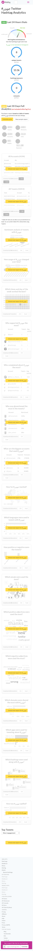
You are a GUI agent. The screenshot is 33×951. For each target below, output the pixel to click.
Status (3, 920)
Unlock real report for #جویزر (17, 169)
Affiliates (4, 914)
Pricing (4, 912)
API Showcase (6, 901)
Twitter (5, 938)
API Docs (4, 905)
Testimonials (7, 934)
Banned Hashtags (8, 872)
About (3, 916)
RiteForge (4, 861)
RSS (4, 936)
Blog (4, 931)
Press (3, 923)
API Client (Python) (7, 907)
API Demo (4, 898)
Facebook (6, 940)
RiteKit (4, 870)
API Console (5, 903)
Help (3, 918)
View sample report (21, 119)
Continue (24, 946)
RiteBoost (4, 863)
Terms (3, 927)
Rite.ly (3, 866)
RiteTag (4, 868)
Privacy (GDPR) (6, 925)
